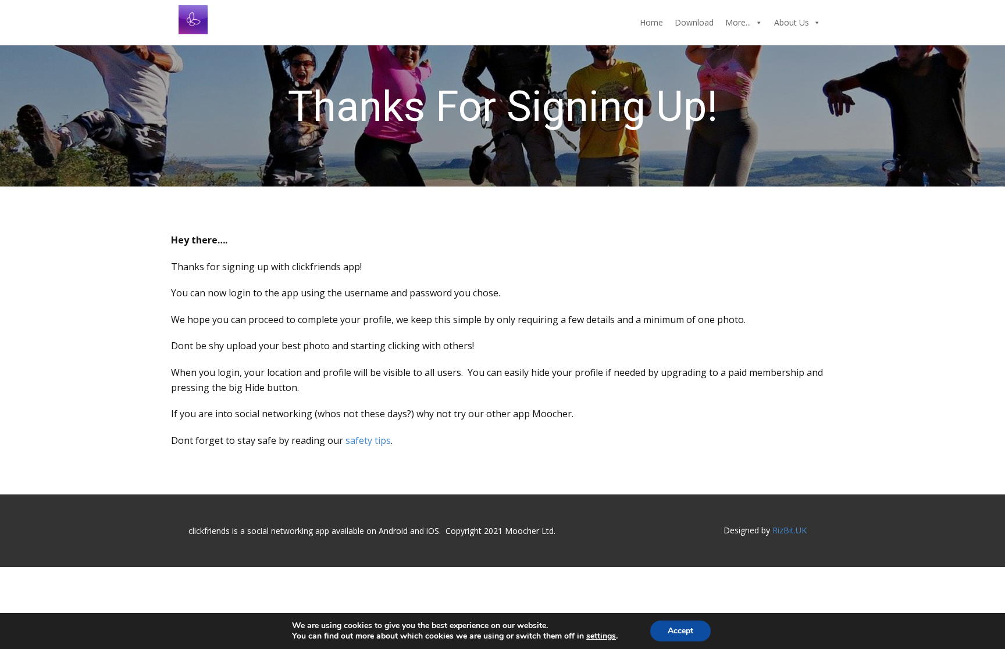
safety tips (367, 440)
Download (694, 22)
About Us (791, 22)
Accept (680, 630)
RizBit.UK (789, 530)
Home (651, 22)
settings (601, 636)
